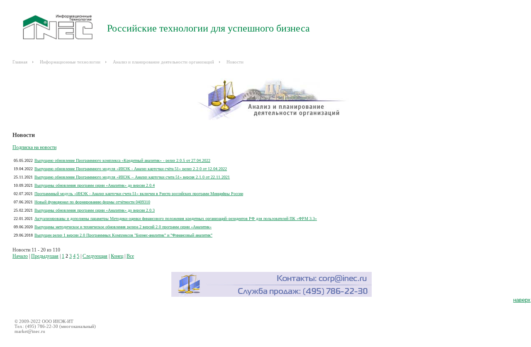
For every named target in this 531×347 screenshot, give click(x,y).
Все (130, 256)
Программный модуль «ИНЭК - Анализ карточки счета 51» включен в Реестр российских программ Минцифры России (138, 193)
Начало (20, 256)
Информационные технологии (70, 61)
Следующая (95, 256)
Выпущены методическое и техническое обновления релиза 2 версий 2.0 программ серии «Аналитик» (123, 227)
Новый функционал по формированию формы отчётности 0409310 (92, 202)
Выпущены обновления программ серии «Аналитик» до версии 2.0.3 (94, 210)
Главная (19, 61)
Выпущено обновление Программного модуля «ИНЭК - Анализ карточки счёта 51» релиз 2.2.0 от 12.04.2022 (130, 168)
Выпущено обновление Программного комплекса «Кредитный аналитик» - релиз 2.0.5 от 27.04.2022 (122, 160)
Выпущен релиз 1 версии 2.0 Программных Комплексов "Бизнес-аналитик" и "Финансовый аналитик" (123, 235)
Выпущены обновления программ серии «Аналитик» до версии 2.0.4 (94, 185)
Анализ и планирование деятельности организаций (163, 61)
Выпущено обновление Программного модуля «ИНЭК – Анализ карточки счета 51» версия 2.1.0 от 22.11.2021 (132, 177)
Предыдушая (44, 256)
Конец (117, 256)
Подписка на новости (34, 147)
